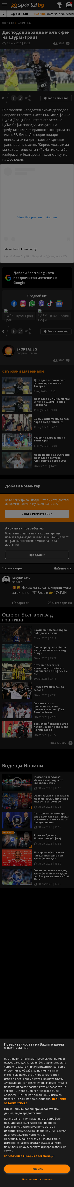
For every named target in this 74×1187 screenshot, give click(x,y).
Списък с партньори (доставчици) (29, 1156)
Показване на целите (37, 1179)
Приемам (37, 1169)
